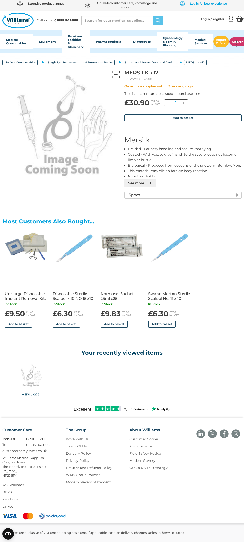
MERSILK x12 (30, 394)
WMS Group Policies (83, 475)
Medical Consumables (16, 41)
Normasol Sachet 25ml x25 (117, 296)
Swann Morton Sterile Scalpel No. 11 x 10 (169, 296)
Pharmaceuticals (108, 41)
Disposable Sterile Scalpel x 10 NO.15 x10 (73, 296)
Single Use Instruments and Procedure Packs (80, 62)
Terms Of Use (77, 446)
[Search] (158, 20)
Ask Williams (13, 485)
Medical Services (201, 41)
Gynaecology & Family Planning (172, 41)
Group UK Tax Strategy (148, 468)
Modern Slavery (142, 460)
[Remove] (168, 103)
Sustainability (140, 446)
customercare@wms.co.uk (24, 451)
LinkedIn (9, 506)
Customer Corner (143, 439)
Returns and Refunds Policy (89, 468)
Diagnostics (142, 41)
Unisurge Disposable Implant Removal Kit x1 (25, 296)
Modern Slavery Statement (88, 482)
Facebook (10, 499)
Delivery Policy (78, 453)
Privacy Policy (78, 460)
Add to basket (183, 118)
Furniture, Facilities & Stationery (75, 41)
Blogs (7, 492)
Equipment (47, 41)
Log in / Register (212, 19)
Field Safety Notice (145, 453)
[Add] (183, 103)
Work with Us (77, 439)
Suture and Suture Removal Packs (149, 62)
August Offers (221, 41)
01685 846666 (38, 445)
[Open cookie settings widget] (8, 534)
